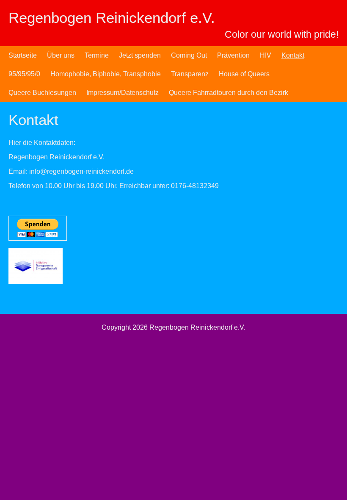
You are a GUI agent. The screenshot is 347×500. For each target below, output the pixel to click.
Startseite (22, 55)
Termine (97, 55)
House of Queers (244, 74)
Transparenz (190, 74)
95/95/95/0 (24, 74)
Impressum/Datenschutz (122, 92)
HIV (265, 55)
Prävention (233, 55)
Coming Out (189, 55)
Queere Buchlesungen (42, 92)
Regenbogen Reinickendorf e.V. (111, 17)
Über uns (60, 55)
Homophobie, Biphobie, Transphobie (105, 74)
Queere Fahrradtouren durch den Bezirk (228, 92)
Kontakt (292, 55)
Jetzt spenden (140, 55)
